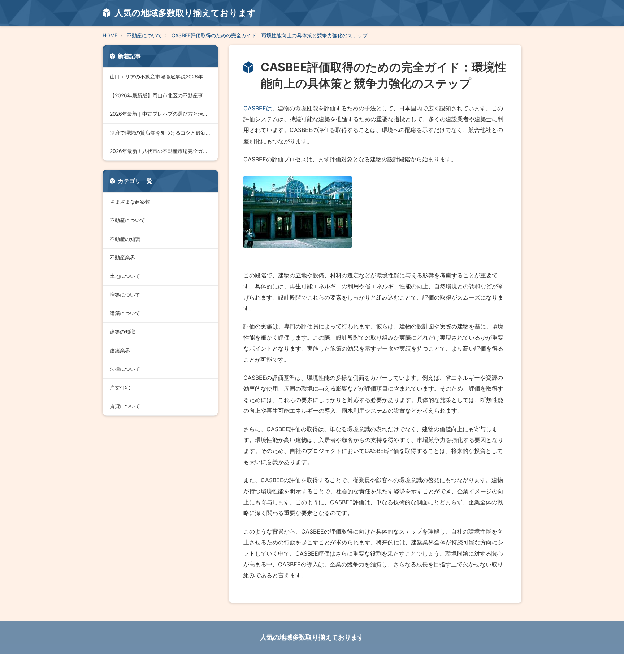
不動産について (144, 35)
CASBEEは (257, 108)
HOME (110, 35)
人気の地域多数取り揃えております (312, 637)
